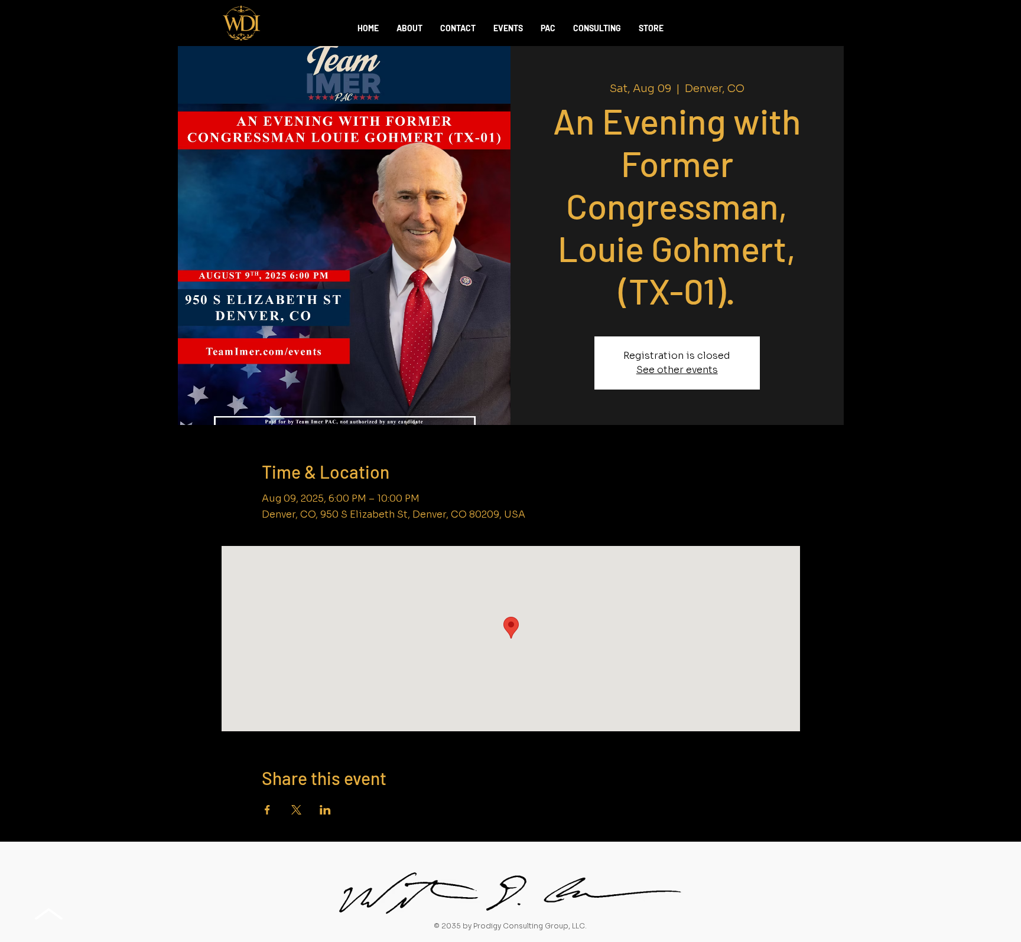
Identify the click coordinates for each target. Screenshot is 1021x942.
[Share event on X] (296, 810)
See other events (677, 370)
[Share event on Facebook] (267, 810)
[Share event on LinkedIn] (325, 810)
